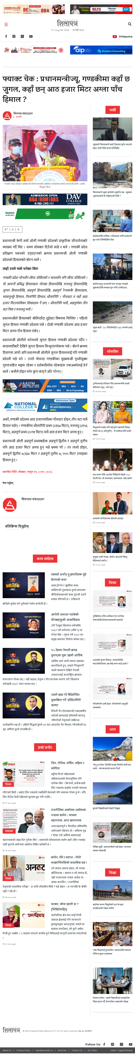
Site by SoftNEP (85, 1031)
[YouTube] (31, 37)
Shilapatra (125, 36)
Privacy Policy (23, 1050)
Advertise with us (44, 1050)
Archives (62, 1050)
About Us (7, 1050)
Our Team (92, 1050)
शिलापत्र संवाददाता (23, 114)
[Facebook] (6, 37)
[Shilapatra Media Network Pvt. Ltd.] (67, 22)
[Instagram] (14, 37)
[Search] (129, 24)
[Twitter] (22, 37)
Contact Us (77, 1050)
